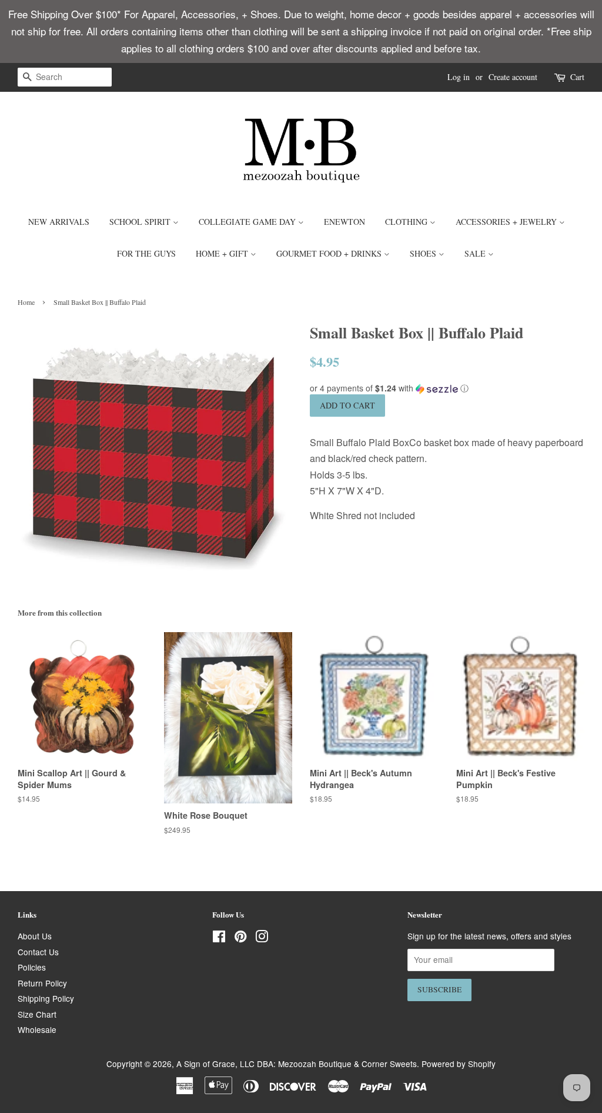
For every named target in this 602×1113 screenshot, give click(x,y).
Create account (513, 76)
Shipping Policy (46, 998)
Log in (458, 76)
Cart (577, 76)
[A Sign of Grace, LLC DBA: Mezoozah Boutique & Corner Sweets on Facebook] (219, 938)
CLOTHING (407, 221)
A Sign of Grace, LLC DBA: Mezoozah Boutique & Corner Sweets (296, 1063)
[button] (447, 388)
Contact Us (38, 952)
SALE (476, 253)
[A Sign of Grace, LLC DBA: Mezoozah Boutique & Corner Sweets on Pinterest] (240, 938)
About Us (35, 936)
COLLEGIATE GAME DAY (248, 221)
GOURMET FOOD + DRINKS (330, 253)
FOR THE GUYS (146, 253)
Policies (32, 967)
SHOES (424, 253)
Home (26, 302)
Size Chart (37, 1014)
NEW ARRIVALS (58, 221)
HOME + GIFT (223, 253)
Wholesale (37, 1029)
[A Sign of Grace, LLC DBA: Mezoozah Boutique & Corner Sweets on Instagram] (261, 938)
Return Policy (42, 983)
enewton (344, 221)
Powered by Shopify (459, 1063)
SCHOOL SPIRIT (141, 221)
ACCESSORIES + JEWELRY (507, 221)
